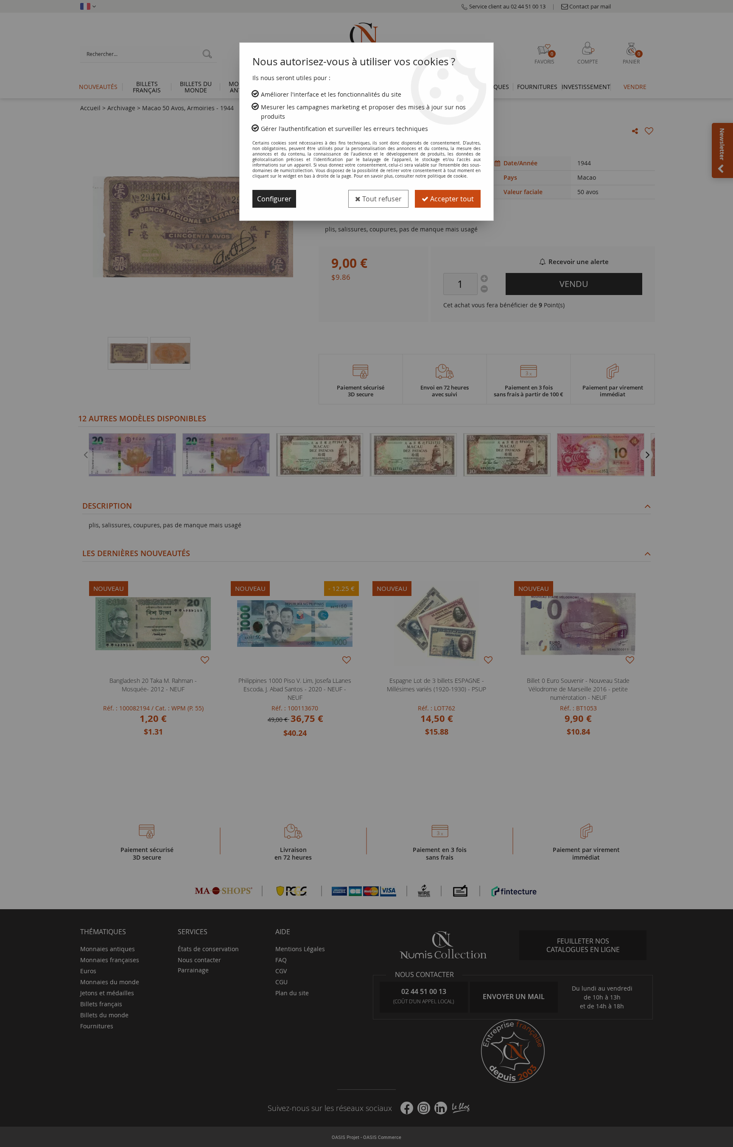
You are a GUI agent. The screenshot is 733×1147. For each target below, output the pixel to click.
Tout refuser (381, 198)
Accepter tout (451, 198)
